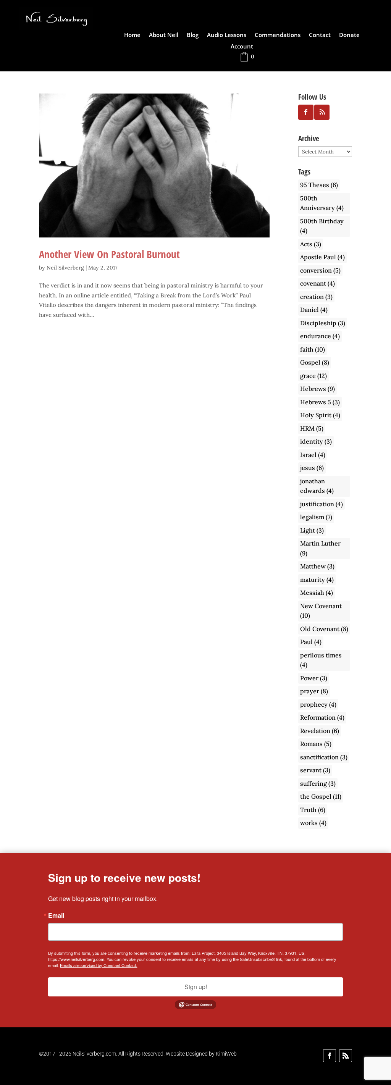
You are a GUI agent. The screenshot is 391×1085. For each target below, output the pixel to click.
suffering (318, 783)
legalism (316, 517)
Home (132, 35)
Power (313, 678)
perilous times (321, 660)
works (313, 823)
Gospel (314, 362)
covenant (317, 283)
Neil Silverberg (65, 267)
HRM (311, 428)
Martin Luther (320, 548)
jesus (312, 467)
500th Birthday (322, 226)
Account (242, 47)
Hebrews (317, 388)
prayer (314, 691)
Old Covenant (324, 629)
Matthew (317, 566)
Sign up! (195, 986)
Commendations (278, 35)
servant (315, 770)
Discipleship (322, 323)
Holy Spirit (320, 415)
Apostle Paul (322, 257)
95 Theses (319, 185)
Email (56, 915)
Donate (349, 35)
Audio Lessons (226, 35)
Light (312, 530)
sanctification (323, 757)
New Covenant (321, 611)
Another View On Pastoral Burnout (109, 254)
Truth (312, 810)
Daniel (314, 309)
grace (313, 375)
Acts (310, 244)
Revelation (319, 731)
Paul (311, 642)
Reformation (322, 717)
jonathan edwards (317, 486)
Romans (315, 744)
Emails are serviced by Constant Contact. (98, 965)
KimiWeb (226, 1054)
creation (316, 296)
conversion (320, 270)
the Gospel (320, 796)
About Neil (163, 35)
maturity (317, 579)
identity (316, 441)
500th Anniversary (322, 203)
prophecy (318, 704)
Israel (312, 455)
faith (312, 349)
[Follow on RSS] (345, 1055)
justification (321, 504)
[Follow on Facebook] (329, 1055)
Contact (320, 35)
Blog (193, 35)
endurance (320, 336)
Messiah (316, 592)
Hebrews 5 (320, 402)
